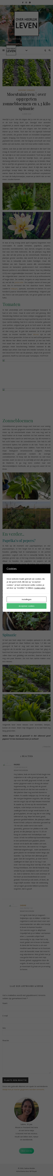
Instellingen (26, 599)
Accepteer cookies (26, 606)
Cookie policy (39, 588)
